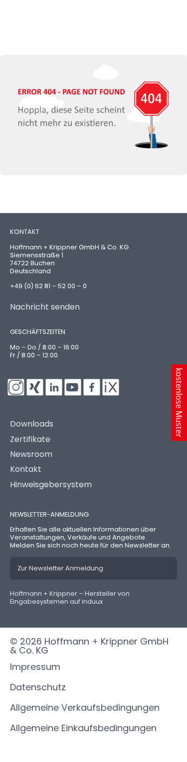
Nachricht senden (45, 307)
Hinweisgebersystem (51, 485)
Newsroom (31, 454)
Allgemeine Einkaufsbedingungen (83, 728)
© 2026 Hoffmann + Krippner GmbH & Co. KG (89, 645)
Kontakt (25, 469)
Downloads (31, 424)
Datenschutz (38, 687)
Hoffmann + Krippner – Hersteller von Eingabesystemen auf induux (70, 597)
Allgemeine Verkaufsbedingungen (85, 707)
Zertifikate (30, 439)
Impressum (35, 666)
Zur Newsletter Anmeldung (60, 568)
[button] (179, 402)
